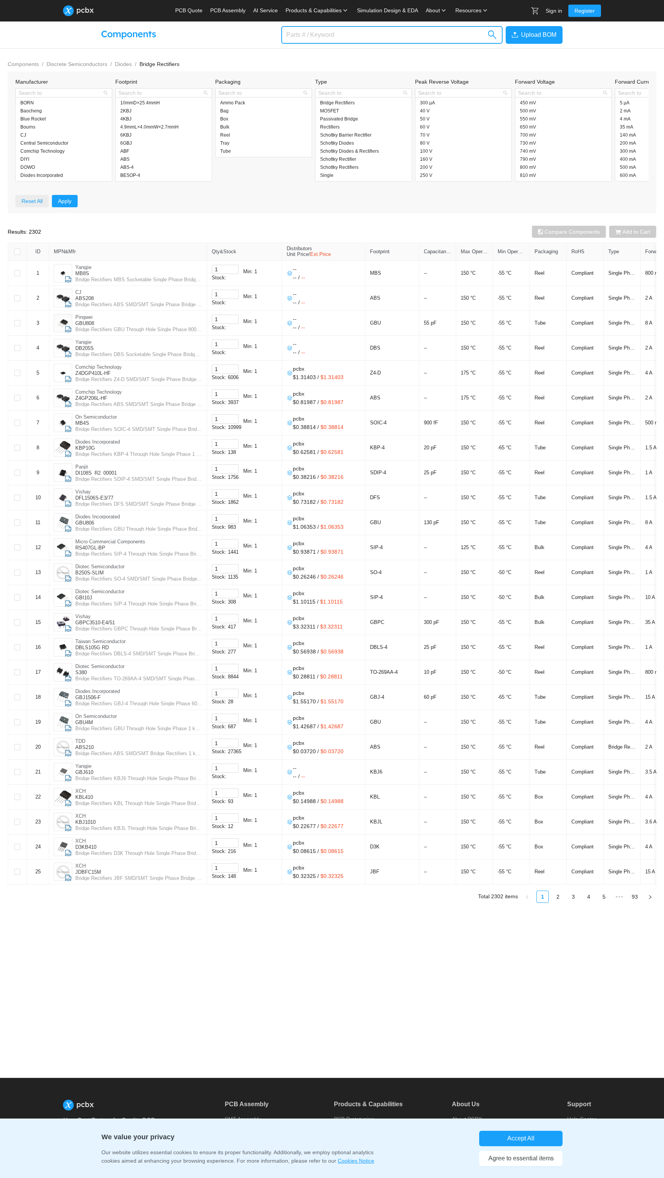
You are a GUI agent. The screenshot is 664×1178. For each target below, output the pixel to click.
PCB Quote (189, 10)
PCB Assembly (228, 10)
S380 (81, 672)
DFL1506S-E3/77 (94, 498)
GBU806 (84, 523)
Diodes (123, 64)
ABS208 (84, 298)
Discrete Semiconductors (76, 64)
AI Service (265, 10)
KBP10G (85, 448)
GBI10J (83, 598)
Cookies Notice (356, 1161)
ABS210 (84, 747)
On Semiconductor (96, 417)
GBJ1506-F (88, 697)
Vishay (83, 492)
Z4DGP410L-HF (93, 373)
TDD (80, 741)
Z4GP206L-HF (91, 398)
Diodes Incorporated (97, 442)
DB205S (84, 348)
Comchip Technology (98, 367)
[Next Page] (650, 897)
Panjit (81, 467)
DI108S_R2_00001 (96, 473)
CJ (78, 292)
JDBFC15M (88, 872)
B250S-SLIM (89, 573)
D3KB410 (85, 847)
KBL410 (84, 797)
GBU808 (84, 323)
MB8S (82, 273)
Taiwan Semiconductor (100, 641)
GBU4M (84, 722)
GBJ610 (84, 772)
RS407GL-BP (90, 548)
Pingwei (84, 317)
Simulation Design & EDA (387, 10)
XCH (80, 791)
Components (23, 64)
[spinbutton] (225, 269)
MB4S (82, 423)
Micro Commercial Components (110, 541)
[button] (533, 35)
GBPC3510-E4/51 (95, 622)
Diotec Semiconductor (99, 566)
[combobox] (59, 93)
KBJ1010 (85, 822)
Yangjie (83, 267)
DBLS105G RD (92, 647)
